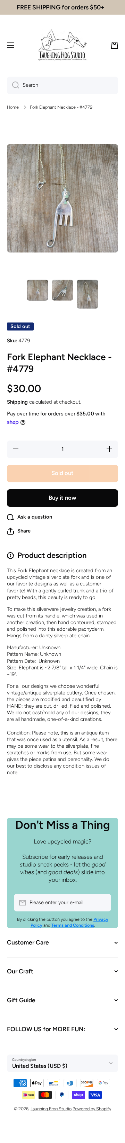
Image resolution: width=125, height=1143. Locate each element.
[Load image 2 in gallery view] (62, 290)
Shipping (17, 402)
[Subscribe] (102, 902)
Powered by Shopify (92, 1108)
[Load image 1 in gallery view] (37, 290)
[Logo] (62, 45)
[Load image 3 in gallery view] (87, 294)
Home (13, 107)
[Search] (13, 85)
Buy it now (62, 497)
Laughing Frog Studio (51, 1108)
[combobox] (62, 85)
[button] (114, 45)
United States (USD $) (39, 1066)
